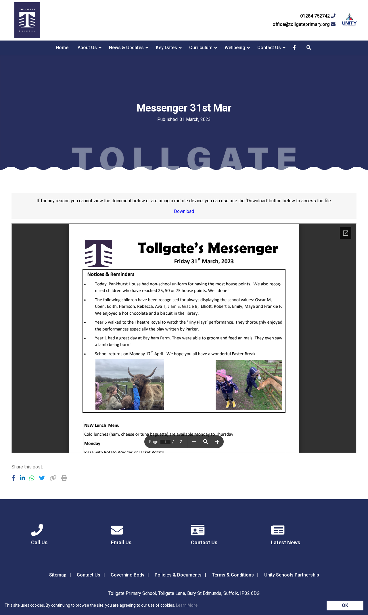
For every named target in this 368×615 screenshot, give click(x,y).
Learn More (187, 605)
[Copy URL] (53, 478)
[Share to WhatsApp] (31, 478)
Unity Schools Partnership (291, 575)
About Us (87, 47)
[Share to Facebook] (13, 478)
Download (184, 211)
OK (345, 605)
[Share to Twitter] (42, 478)
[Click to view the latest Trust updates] (349, 20)
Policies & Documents (178, 575)
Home (62, 47)
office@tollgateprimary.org (302, 24)
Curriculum (200, 47)
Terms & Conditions (233, 575)
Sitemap (57, 575)
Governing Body (127, 575)
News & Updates (126, 47)
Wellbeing (235, 47)
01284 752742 (315, 16)
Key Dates (166, 47)
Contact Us (269, 47)
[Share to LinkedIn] (22, 478)
